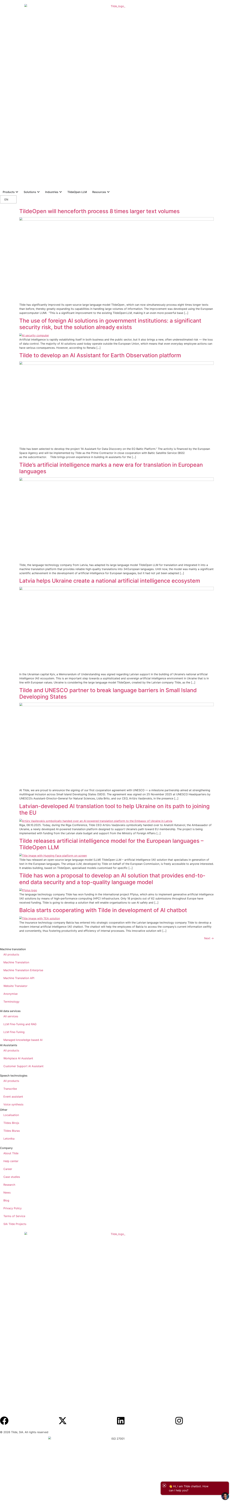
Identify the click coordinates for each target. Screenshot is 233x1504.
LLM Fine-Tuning (14, 1032)
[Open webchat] (225, 1496)
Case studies (11, 1177)
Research (9, 1184)
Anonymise (10, 993)
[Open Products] (17, 192)
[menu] (17, 199)
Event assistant (13, 1096)
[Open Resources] (108, 192)
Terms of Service (14, 1216)
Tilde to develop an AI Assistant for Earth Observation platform (100, 355)
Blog (6, 1200)
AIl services (10, 1016)
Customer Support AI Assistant (23, 1066)
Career (7, 1169)
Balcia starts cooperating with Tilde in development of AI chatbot (103, 910)
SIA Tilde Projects (14, 1224)
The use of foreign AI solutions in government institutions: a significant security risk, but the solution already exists (110, 323)
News (7, 1192)
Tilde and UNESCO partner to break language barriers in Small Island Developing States (108, 693)
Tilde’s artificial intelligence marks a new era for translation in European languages (111, 468)
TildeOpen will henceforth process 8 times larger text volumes (99, 211)
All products (11, 954)
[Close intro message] (164, 1485)
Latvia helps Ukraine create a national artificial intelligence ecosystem (109, 580)
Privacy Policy (12, 1208)
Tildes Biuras (11, 1130)
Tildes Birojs (11, 1123)
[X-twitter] (62, 1420)
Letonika (8, 1138)
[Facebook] (4, 1420)
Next (209, 938)
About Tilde (10, 1153)
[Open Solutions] (38, 192)
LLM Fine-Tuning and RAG (20, 1024)
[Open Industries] (60, 192)
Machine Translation (16, 962)
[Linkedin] (120, 1420)
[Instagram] (179, 1420)
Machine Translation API (18, 978)
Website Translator (15, 986)
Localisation (11, 1115)
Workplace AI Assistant (18, 1058)
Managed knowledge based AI (22, 1040)
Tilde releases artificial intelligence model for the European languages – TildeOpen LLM (111, 844)
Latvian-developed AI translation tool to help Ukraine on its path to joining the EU (114, 809)
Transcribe (10, 1088)
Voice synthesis (13, 1104)
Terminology (11, 1001)
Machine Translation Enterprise (23, 970)
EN (6, 199)
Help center (10, 1161)
